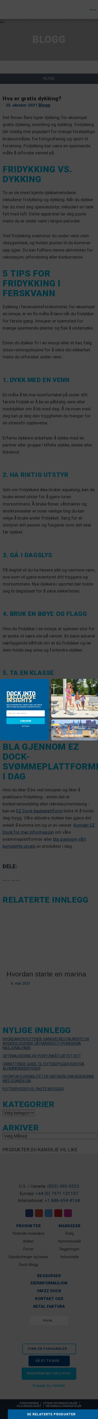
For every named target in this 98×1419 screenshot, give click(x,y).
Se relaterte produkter (51, 1414)
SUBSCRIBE (25, 720)
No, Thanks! (25, 726)
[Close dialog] (95, 680)
